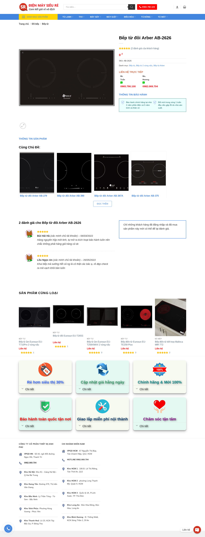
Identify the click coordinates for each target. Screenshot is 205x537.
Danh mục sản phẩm (37, 17)
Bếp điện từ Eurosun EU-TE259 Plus (133, 343)
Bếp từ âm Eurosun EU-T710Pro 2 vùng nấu (31, 343)
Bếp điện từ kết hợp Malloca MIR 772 (169, 343)
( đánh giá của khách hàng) (145, 48)
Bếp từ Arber (159, 65)
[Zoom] (23, 126)
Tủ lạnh (66, 17)
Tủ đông (145, 17)
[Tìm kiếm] (131, 7)
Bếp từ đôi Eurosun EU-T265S (68, 335)
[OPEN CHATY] (197, 530)
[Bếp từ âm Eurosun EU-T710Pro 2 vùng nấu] (34, 317)
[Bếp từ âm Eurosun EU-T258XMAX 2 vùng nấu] (102, 317)
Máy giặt (111, 17)
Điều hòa (129, 17)
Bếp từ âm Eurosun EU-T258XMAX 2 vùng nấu (99, 343)
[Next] (186, 327)
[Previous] (19, 327)
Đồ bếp (35, 24)
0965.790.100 (148, 7)
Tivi (81, 17)
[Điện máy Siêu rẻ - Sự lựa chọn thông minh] (39, 7)
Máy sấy (94, 17)
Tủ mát (162, 17)
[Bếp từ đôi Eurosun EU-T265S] (68, 314)
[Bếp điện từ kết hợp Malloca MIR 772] (170, 317)
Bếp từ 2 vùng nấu (144, 65)
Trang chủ (24, 24)
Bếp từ (45, 24)
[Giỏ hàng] (184, 7)
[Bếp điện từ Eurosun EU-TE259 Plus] (136, 317)
